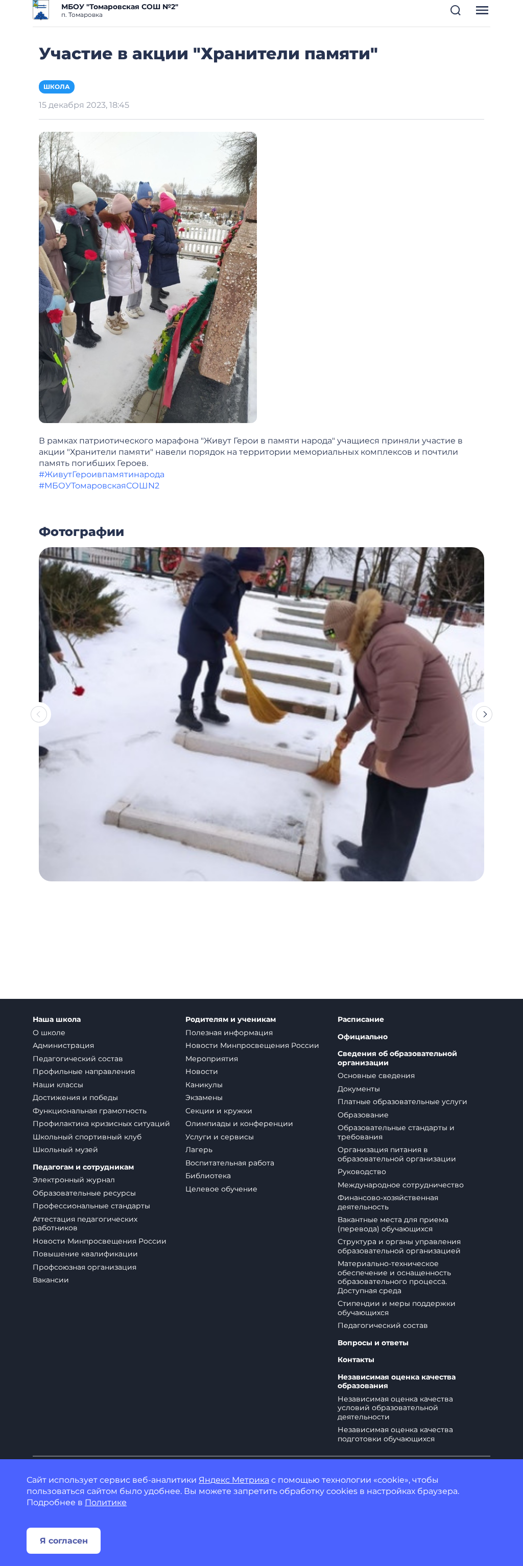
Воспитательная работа (229, 1162)
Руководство (362, 1171)
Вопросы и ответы (373, 1343)
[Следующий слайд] (484, 714)
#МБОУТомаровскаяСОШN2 (99, 485)
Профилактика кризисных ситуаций (101, 1123)
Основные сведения (376, 1075)
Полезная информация (229, 1032)
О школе (49, 1032)
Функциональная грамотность (90, 1110)
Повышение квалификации (85, 1253)
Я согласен (64, 1541)
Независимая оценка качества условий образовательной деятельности (395, 1407)
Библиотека (208, 1175)
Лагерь (198, 1149)
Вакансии (51, 1279)
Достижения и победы (75, 1097)
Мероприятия (211, 1058)
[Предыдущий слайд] (39, 714)
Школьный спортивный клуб (87, 1136)
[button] (455, 10)
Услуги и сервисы (219, 1136)
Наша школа (57, 1019)
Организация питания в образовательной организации (397, 1154)
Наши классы (58, 1084)
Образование (363, 1114)
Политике (106, 1502)
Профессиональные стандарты (91, 1205)
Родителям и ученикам (230, 1019)
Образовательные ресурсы (84, 1193)
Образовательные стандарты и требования (396, 1132)
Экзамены (204, 1097)
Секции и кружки (218, 1110)
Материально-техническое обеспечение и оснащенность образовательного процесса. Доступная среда (394, 1277)
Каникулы (204, 1084)
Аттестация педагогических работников (85, 1223)
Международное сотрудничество (401, 1184)
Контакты (356, 1359)
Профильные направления (84, 1071)
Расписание (361, 1019)
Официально (363, 1037)
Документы (359, 1088)
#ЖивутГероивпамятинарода (101, 474)
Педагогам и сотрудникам (83, 1167)
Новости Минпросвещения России (100, 1241)
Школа (56, 86)
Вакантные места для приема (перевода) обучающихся (393, 1224)
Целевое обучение (221, 1189)
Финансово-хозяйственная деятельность (388, 1202)
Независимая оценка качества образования (397, 1382)
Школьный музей (65, 1149)
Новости (201, 1071)
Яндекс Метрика (234, 1480)
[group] (261, 714)
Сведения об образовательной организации (397, 1058)
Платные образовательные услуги (402, 1101)
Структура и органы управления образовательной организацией (399, 1246)
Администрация (63, 1045)
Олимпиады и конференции (239, 1123)
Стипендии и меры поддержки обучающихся (397, 1308)
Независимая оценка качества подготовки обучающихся (395, 1434)
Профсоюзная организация (84, 1267)
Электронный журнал (74, 1179)
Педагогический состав (78, 1058)
